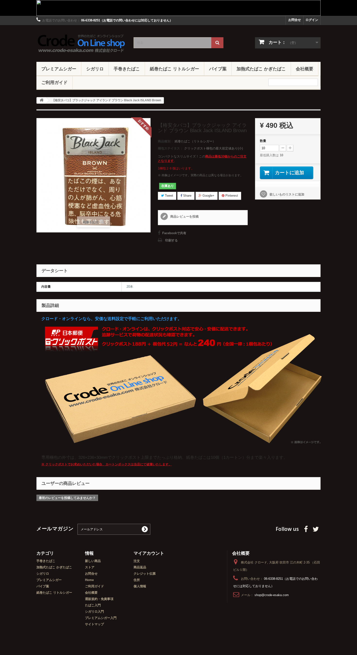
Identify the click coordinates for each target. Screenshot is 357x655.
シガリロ (95, 69)
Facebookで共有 (174, 233)
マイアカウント (149, 553)
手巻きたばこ (127, 69)
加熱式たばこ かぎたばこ (261, 69)
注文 (137, 561)
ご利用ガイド (54, 82)
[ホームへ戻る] (41, 100)
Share (186, 195)
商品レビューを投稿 (184, 216)
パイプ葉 (218, 69)
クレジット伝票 (145, 573)
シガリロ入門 (94, 611)
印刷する (171, 240)
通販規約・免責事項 (99, 599)
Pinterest (231, 195)
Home (89, 580)
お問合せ (294, 20)
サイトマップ (94, 624)
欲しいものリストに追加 (286, 194)
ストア (89, 567)
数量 (263, 141)
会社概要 (304, 69)
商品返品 (140, 567)
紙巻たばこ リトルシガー (174, 69)
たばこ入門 (93, 605)
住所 (137, 580)
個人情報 (140, 586)
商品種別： (166, 141)
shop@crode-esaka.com (272, 595)
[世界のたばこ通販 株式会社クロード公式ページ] (81, 42)
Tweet (168, 195)
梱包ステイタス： (170, 148)
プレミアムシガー (58, 69)
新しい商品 (93, 561)
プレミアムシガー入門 (101, 618)
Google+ (208, 195)
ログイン (312, 20)
